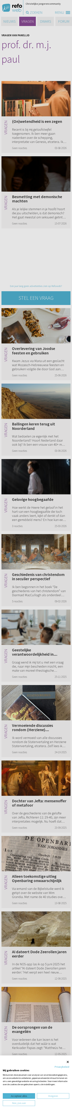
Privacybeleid (62, 1066)
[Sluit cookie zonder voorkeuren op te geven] (67, 1062)
